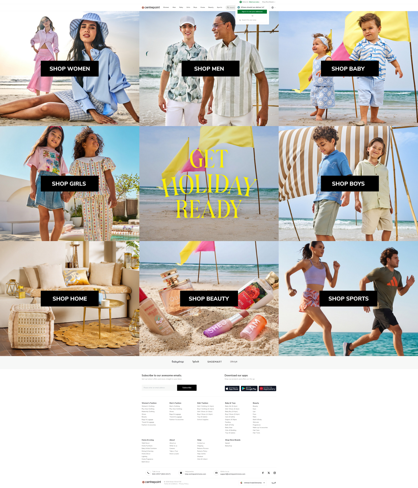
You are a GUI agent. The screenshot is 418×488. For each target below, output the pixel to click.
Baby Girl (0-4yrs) (231, 406)
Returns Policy (202, 451)
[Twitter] (268, 472)
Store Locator (174, 454)
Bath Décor (146, 462)
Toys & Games (202, 417)
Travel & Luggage (148, 422)
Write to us (173, 446)
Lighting (144, 456)
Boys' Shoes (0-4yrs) (232, 414)
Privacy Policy (183, 484)
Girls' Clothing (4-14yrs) (205, 406)
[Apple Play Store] (232, 388)
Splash (227, 443)
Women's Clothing (148, 406)
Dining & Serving (147, 451)
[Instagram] (274, 472)
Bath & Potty (229, 425)
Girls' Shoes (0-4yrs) (232, 409)
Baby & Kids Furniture (149, 448)
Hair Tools (256, 433)
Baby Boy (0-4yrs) (231, 411)
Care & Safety (230, 417)
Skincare (256, 422)
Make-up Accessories (260, 427)
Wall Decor (146, 443)
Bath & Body (257, 420)
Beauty (144, 417)
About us (172, 443)
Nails (254, 417)
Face (254, 414)
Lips (254, 411)
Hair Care (256, 430)
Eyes (254, 409)
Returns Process (203, 448)
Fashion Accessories (149, 425)
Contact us (201, 443)
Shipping (200, 446)
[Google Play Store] (249, 388)
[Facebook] (262, 472)
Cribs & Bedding (230, 430)
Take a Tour (173, 451)
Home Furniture (147, 446)
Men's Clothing (174, 406)
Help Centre (201, 454)
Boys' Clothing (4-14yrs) (205, 409)
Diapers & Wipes (231, 420)
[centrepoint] (151, 7)
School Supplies (202, 420)
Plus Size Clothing (148, 409)
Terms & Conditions (171, 484)
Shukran (200, 456)
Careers (172, 448)
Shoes (144, 414)
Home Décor (146, 454)
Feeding (228, 422)
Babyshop (228, 446)
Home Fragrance (147, 459)
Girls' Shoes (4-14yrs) (204, 411)
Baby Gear (228, 427)
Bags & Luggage (147, 420)
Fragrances (257, 425)
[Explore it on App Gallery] (267, 388)
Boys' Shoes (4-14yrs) (204, 414)
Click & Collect (202, 459)
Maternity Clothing (148, 411)
